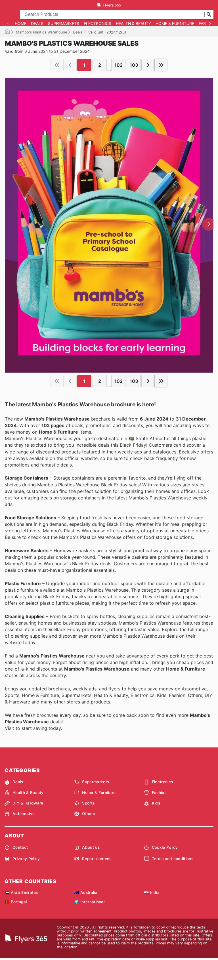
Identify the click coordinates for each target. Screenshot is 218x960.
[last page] (160, 65)
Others (88, 813)
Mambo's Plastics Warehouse (41, 32)
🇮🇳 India (152, 892)
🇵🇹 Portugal (16, 902)
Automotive (23, 813)
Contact (20, 847)
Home (20, 24)
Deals (37, 24)
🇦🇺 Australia (85, 892)
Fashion (159, 792)
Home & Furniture (175, 24)
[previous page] (70, 65)
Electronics (97, 24)
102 (118, 65)
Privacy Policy (26, 858)
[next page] (147, 65)
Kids (156, 803)
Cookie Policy (165, 847)
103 (134, 65)
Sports (88, 803)
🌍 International (89, 902)
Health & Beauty (133, 24)
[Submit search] (208, 14)
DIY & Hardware (27, 803)
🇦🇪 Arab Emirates (21, 892)
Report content (96, 858)
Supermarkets (63, 24)
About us (91, 847)
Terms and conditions (172, 858)
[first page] (57, 65)
